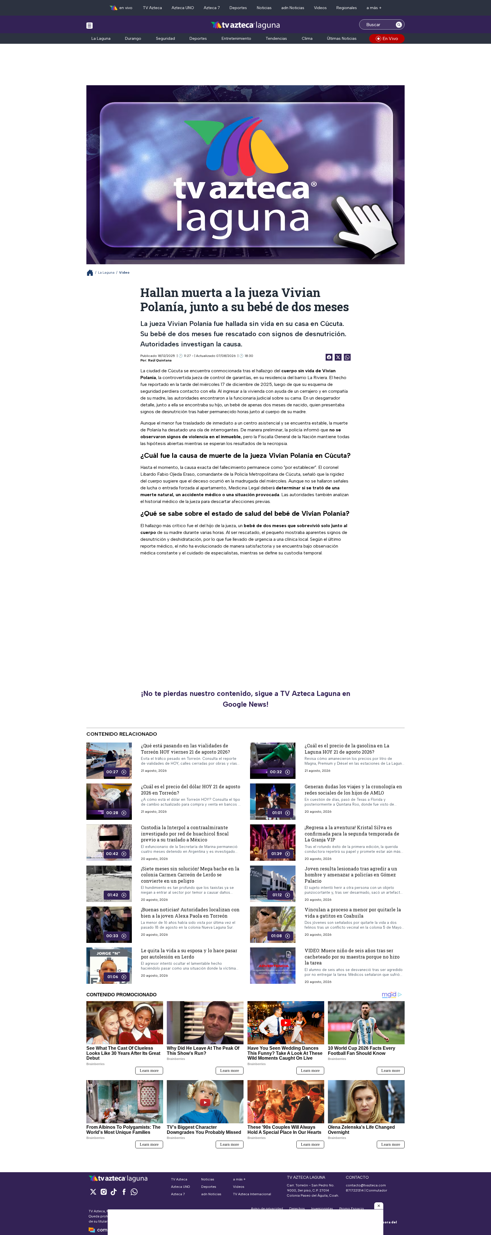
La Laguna (101, 38)
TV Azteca (152, 7)
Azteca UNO (183, 7)
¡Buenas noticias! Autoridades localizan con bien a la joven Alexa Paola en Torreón (190, 913)
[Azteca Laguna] (245, 25)
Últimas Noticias (342, 38)
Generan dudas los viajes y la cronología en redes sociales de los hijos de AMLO (353, 789)
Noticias (264, 7)
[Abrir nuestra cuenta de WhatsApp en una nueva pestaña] (134, 1191)
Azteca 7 (212, 7)
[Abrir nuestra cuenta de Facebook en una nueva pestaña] (123, 1191)
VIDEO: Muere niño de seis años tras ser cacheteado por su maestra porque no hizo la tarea (352, 957)
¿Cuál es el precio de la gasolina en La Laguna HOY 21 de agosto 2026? (347, 749)
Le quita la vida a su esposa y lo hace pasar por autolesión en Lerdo (189, 954)
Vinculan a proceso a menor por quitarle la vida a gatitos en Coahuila (353, 913)
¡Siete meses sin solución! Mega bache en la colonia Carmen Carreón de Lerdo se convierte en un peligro (190, 875)
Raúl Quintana (160, 360)
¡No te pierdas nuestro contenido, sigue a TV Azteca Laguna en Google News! (245, 698)
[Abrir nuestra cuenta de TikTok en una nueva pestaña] (113, 1191)
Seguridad (165, 38)
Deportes (238, 7)
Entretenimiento (236, 38)
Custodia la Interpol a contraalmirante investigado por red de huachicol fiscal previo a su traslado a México (185, 833)
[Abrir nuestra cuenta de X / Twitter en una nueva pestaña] (93, 1191)
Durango (133, 38)
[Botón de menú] (89, 25)
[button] (378, 1205)
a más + (374, 7)
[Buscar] (399, 24)
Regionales (346, 7)
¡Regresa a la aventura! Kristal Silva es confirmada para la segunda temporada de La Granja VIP (352, 833)
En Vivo (390, 38)
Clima (307, 38)
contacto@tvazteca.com (366, 1185)
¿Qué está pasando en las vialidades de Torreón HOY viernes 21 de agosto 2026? (185, 749)
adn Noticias (292, 7)
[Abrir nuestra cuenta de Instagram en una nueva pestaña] (103, 1191)
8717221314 (355, 1190)
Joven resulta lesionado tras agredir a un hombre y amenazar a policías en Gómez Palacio (351, 875)
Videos (320, 7)
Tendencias (276, 38)
